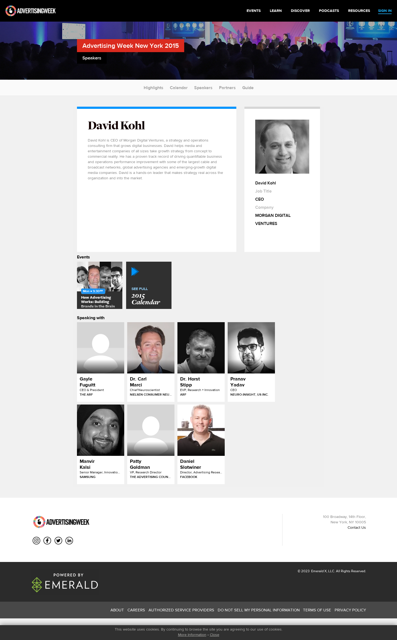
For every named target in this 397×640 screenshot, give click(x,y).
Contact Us (357, 527)
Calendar (179, 87)
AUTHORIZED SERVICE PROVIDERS (181, 610)
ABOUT (117, 610)
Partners (227, 87)
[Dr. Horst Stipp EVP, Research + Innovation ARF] (201, 347)
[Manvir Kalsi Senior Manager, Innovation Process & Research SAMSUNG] (100, 430)
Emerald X (318, 571)
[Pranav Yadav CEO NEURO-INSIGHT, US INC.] (251, 347)
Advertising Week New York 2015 (130, 45)
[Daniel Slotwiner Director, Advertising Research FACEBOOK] (201, 430)
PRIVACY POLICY (350, 610)
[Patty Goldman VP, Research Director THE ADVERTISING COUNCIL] (150, 430)
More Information (192, 634)
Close (214, 634)
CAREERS (136, 610)
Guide (248, 87)
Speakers (203, 87)
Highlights (153, 87)
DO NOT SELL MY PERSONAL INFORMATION (259, 610)
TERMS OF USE (317, 610)
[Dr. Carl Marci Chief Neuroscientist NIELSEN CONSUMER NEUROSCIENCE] (150, 347)
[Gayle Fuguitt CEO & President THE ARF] (100, 347)
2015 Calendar (146, 296)
